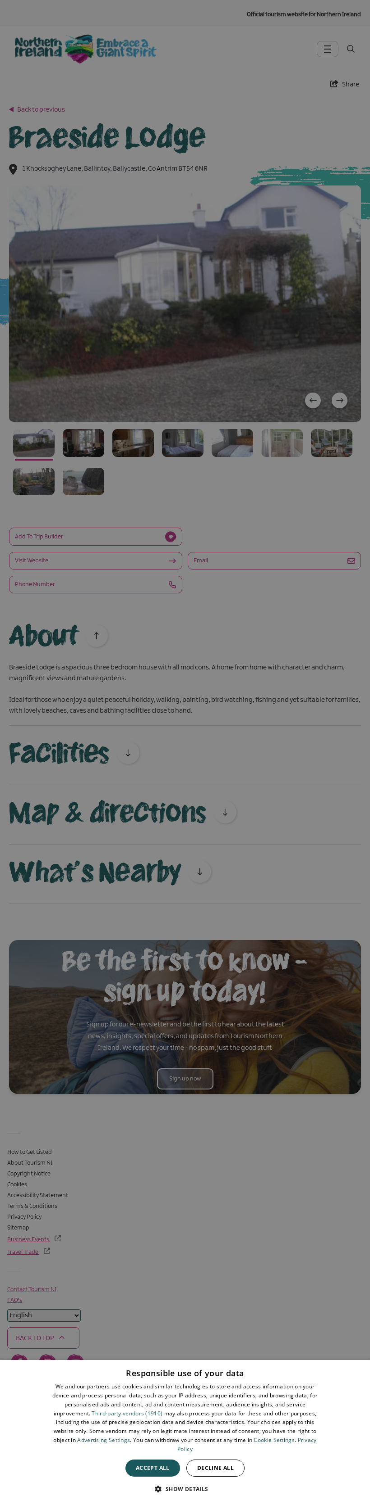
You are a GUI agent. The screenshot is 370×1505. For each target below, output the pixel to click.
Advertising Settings (103, 1440)
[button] (185, 1488)
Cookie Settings (274, 1440)
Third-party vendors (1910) (127, 1413)
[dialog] (185, 1432)
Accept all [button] (153, 1468)
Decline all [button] (215, 1468)
